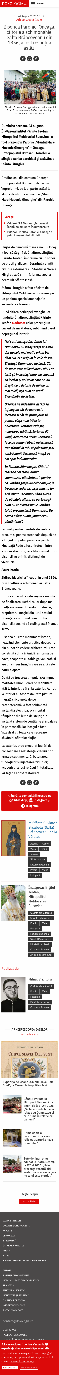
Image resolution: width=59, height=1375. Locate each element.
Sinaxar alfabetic (14, 1290)
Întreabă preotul (13, 1245)
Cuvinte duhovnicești (41, 918)
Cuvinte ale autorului (41, 912)
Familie (7, 1230)
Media (6, 1250)
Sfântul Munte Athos (40, 939)
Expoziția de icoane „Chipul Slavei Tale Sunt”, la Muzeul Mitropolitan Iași (28, 1083)
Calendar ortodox (14, 1300)
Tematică (8, 1285)
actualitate (29, 1201)
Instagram (40, 800)
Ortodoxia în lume (39, 949)
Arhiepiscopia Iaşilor (29, 19)
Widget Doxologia (14, 1305)
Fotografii (35, 875)
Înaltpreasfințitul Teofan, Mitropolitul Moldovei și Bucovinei (41, 896)
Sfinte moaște (37, 859)
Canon (45, 843)
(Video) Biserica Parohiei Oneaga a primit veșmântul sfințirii (30, 233)
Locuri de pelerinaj (39, 864)
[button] (37, 3)
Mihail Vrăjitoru (40, 979)
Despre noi (9, 1329)
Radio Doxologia (13, 1310)
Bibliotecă (9, 1240)
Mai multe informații (22, 1361)
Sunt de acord (10, 1367)
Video (45, 869)
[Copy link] (36, 58)
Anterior (6, 94)
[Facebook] (23, 58)
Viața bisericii (12, 1220)
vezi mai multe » (29, 1034)
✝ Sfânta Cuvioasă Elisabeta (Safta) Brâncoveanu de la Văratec (42, 829)
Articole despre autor (41, 954)
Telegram (31, 806)
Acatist (34, 843)
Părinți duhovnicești (16, 1275)
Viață (33, 849)
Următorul (53, 94)
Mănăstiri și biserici (40, 944)
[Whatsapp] (29, 58)
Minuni (44, 849)
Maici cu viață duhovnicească (21, 1280)
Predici (34, 869)
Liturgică (9, 1235)
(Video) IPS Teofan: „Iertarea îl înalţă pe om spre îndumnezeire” (28, 224)
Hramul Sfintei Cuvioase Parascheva (25, 1260)
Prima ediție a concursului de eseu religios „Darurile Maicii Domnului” (39, 1138)
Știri (6, 1255)
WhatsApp (20, 800)
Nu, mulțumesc (29, 1367)
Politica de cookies (15, 1334)
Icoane (34, 854)
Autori (7, 1270)
